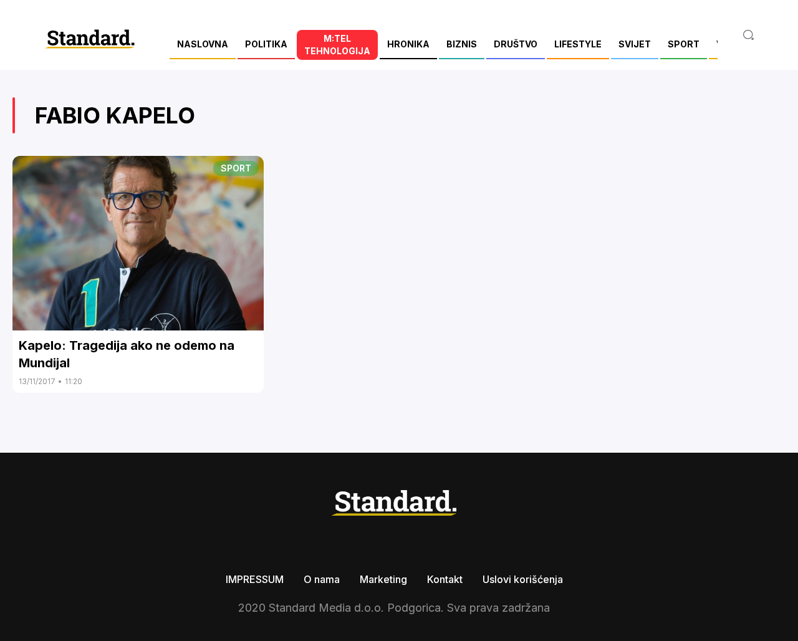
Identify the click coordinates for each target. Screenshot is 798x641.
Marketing (383, 579)
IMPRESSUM (255, 579)
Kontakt (445, 579)
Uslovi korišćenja (523, 579)
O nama (322, 579)
